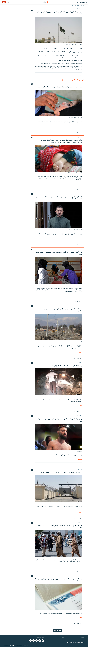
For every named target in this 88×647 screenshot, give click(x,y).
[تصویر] (12, 2)
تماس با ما (82, 640)
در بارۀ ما (62, 640)
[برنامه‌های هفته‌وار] (8, 2)
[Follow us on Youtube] (36, 640)
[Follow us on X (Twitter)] (39, 640)
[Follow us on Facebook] (43, 640)
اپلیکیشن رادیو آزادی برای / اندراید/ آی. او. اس (75, 642)
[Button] (77, 75)
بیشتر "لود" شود (57, 630)
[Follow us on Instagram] (33, 640)
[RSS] (30, 640)
